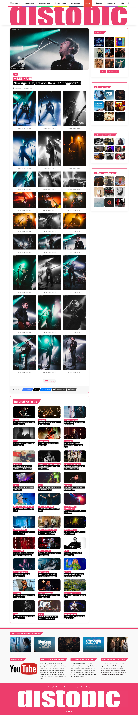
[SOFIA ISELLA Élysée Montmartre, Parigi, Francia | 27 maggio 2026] (49, 564)
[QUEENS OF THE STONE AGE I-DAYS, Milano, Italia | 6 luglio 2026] (24, 499)
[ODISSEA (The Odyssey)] (120, 116)
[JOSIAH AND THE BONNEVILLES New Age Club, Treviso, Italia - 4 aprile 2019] (75, 499)
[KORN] (120, 192)
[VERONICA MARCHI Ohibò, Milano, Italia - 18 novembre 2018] (24, 564)
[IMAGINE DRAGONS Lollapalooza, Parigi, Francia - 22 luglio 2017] (75, 412)
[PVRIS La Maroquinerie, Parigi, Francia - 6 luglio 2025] (24, 433)
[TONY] (109, 116)
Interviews (45, 3)
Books (99, 3)
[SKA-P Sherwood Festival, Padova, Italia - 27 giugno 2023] (49, 606)
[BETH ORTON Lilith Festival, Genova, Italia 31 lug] (109, 53)
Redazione (18, 88)
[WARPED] (120, 202)
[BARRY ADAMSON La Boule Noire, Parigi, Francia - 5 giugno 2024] (75, 522)
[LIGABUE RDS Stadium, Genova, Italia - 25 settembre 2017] (49, 412)
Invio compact (75, 687)
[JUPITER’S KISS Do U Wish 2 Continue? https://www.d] (120, 42)
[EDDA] (99, 192)
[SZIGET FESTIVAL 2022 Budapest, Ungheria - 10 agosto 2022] (75, 585)
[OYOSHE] (109, 141)
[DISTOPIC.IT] (69, 16)
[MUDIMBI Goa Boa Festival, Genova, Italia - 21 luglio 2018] (24, 585)
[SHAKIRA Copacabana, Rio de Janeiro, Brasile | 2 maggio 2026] (75, 564)
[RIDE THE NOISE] (99, 141)
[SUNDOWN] (99, 106)
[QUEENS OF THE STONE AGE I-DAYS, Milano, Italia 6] (120, 63)
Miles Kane (49, 381)
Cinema (15, 3)
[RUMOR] (109, 181)
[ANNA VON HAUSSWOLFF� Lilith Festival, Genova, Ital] (99, 53)
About (111, 3)
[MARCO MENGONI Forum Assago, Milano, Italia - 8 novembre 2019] (24, 522)
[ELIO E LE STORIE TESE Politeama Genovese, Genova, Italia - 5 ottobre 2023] (75, 456)
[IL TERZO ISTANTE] (120, 181)
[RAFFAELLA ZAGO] (120, 149)
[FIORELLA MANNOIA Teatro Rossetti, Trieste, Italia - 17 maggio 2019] (49, 585)
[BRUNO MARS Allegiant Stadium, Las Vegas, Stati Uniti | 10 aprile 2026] (24, 543)
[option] (20, 644)
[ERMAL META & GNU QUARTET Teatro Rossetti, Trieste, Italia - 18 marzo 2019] (49, 456)
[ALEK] (120, 141)
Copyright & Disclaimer (55, 687)
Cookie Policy (85, 687)
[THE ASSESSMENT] (120, 106)
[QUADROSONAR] (109, 202)
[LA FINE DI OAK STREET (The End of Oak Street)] (109, 95)
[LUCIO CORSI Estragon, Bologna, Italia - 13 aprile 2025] (49, 433)
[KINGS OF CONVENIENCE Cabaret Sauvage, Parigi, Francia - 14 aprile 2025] (49, 522)
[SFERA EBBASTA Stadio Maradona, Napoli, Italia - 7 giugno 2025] (49, 543)
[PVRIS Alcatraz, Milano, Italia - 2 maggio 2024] (75, 543)
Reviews (29, 3)
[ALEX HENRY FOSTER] (99, 156)
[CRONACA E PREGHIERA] (109, 192)
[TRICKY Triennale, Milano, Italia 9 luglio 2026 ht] (99, 63)
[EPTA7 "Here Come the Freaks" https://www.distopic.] (109, 42)
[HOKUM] (120, 95)
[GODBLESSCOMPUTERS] (99, 202)
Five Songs (60, 3)
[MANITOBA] (99, 181)
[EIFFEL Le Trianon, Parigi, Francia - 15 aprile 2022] (24, 477)
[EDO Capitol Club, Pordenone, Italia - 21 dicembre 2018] (49, 477)
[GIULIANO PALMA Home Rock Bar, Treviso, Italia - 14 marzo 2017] (75, 606)
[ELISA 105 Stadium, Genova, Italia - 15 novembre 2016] (24, 606)
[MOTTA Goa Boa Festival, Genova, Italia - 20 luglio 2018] (24, 412)
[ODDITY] (99, 116)
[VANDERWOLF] (120, 156)
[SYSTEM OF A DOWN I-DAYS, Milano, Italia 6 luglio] (109, 63)
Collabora (67, 687)
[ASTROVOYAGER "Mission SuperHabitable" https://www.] (99, 42)
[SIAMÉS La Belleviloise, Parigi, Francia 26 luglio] (120, 53)
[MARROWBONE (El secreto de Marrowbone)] (109, 106)
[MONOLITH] (99, 95)
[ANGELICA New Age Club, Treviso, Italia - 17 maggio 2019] (75, 477)
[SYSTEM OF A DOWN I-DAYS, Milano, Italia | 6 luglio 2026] (49, 499)
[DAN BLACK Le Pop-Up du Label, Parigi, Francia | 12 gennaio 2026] (24, 456)
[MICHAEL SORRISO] (109, 156)
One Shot (76, 3)
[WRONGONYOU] (99, 149)
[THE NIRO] (109, 149)
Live (88, 3)
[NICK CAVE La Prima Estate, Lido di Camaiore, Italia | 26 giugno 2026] (75, 433)
